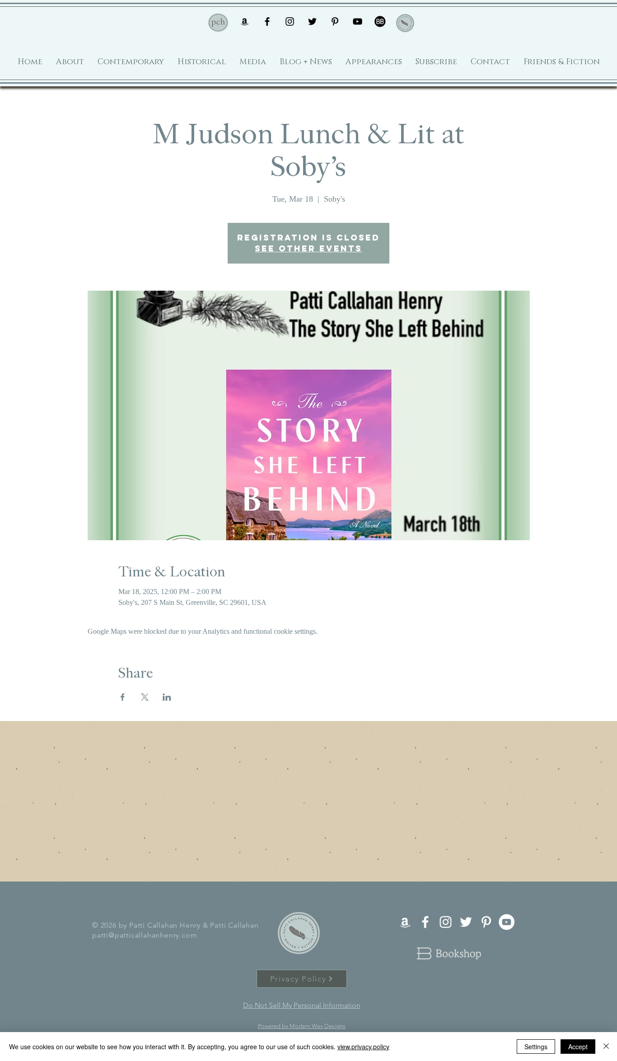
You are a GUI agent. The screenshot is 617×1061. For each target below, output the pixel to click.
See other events (308, 248)
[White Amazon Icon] (405, 922)
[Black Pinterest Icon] (335, 21)
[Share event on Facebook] (122, 697)
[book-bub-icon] (380, 21)
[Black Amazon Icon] (244, 21)
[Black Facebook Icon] (267, 21)
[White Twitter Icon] (466, 922)
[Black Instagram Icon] (289, 21)
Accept (578, 1046)
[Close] (606, 1046)
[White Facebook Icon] (425, 922)
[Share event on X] (144, 697)
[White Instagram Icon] (445, 922)
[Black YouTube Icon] (357, 21)
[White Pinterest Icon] (486, 922)
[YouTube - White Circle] (506, 922)
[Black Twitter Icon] (312, 21)
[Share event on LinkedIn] (167, 697)
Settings (535, 1046)
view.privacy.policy (363, 1046)
